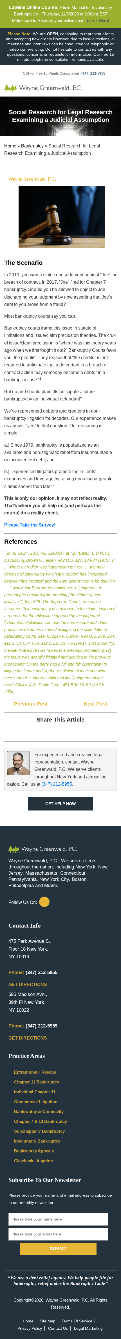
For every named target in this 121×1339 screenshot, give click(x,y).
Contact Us (58, 1328)
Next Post (96, 704)
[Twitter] (55, 732)
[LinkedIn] (65, 732)
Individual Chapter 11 (34, 1091)
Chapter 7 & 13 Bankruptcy (40, 1121)
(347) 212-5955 (93, 73)
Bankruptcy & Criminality (39, 1111)
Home (10, 146)
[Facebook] (45, 732)
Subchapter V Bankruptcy (39, 1130)
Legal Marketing (88, 1328)
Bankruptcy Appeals (34, 1150)
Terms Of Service (77, 1321)
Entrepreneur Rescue (35, 1072)
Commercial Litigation (35, 1101)
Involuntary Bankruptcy (37, 1140)
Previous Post (30, 704)
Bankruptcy (32, 146)
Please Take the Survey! (29, 525)
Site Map (47, 1321)
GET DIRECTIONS (28, 984)
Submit (58, 1248)
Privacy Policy (29, 1328)
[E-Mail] (75, 732)
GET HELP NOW (60, 803)
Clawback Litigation (33, 1160)
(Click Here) (98, 20)
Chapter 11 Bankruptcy (36, 1082)
